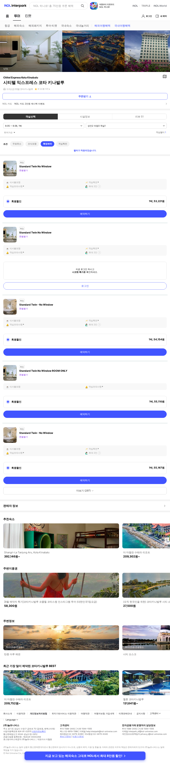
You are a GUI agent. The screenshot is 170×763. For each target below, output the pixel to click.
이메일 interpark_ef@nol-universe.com (140, 731)
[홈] (7, 16)
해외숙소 (19, 25)
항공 (7, 25)
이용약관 (21, 713)
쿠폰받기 (83, 96)
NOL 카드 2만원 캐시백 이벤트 (29, 103)
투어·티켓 (51, 25)
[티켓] (28, 16)
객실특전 (62, 143)
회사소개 (7, 713)
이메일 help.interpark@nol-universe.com (98, 731)
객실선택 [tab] (31, 116)
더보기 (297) (83, 490)
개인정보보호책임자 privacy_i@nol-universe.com (144, 734)
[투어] (17, 16)
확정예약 (47, 143)
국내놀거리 (82, 25)
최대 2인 (93, 186)
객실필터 (161, 132)
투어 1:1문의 (65, 736)
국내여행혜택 (122, 25)
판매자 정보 (10, 505)
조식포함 (32, 143)
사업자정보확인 (39, 731)
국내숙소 (66, 25)
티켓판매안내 (125, 713)
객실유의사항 (16, 186)
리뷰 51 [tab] (139, 116)
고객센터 (154, 713)
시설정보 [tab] (85, 116)
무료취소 (17, 143)
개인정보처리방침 (38, 713)
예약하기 (85, 213)
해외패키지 (35, 25)
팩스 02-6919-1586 (69, 731)
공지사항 (140, 713)
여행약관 (85, 713)
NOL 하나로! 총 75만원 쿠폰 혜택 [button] (53, 5)
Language (11, 719)
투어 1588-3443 (67, 728)
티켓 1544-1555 (84, 728)
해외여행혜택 (102, 25)
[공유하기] (165, 36)
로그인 (85, 285)
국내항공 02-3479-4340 (96, 734)
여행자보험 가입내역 (104, 713)
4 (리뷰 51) (43, 89)
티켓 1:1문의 (78, 736)
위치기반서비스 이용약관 (64, 713)
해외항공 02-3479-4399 (71, 734)
